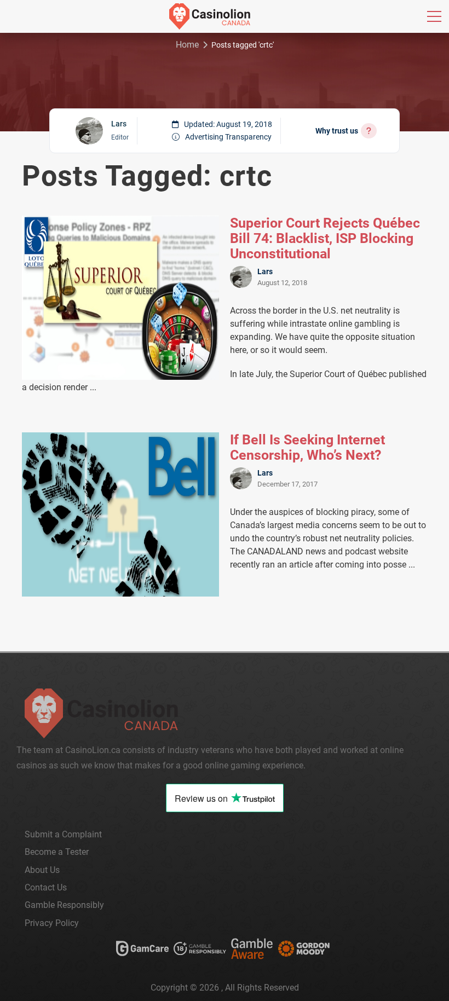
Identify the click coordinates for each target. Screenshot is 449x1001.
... (93, 387)
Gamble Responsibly (64, 905)
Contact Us (46, 887)
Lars (118, 123)
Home (187, 44)
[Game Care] (142, 951)
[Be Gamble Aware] (252, 951)
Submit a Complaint (63, 834)
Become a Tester (57, 852)
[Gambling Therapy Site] (304, 951)
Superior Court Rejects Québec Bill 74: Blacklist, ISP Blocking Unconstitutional (325, 238)
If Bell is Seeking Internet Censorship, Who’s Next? (307, 447)
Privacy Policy (52, 923)
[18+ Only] (199, 950)
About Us (42, 870)
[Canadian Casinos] (209, 16)
